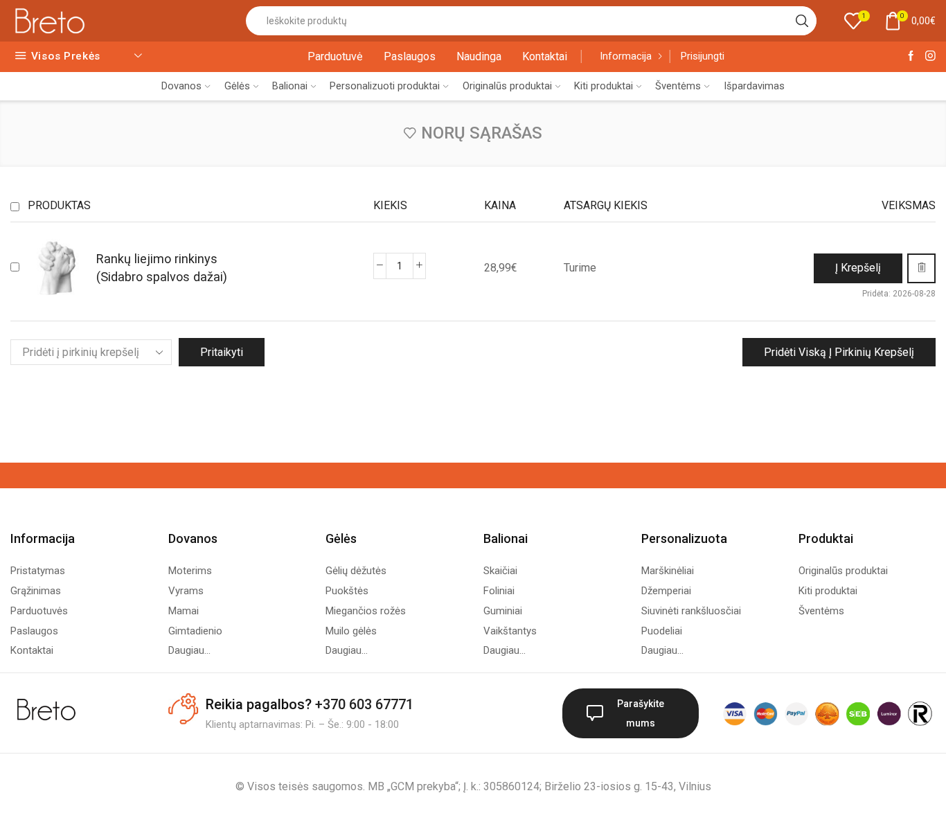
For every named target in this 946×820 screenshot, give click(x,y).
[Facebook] (911, 56)
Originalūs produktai (507, 86)
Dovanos (181, 86)
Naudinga (478, 56)
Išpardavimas (754, 86)
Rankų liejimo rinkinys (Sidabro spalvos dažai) (161, 267)
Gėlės (237, 86)
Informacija (626, 56)
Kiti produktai (603, 86)
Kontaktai (544, 56)
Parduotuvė (335, 56)
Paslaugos (410, 56)
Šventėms (678, 86)
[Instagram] (930, 56)
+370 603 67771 (364, 704)
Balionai (289, 86)
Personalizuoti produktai (385, 86)
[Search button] (801, 20)
